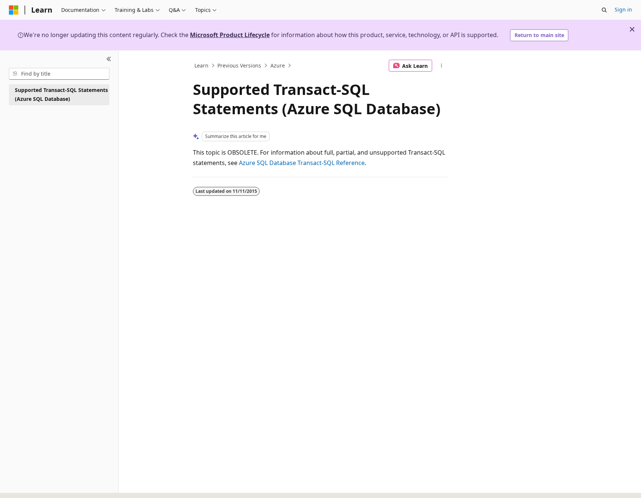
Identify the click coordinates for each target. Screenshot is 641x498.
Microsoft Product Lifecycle (230, 35)
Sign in (623, 9)
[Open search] (604, 10)
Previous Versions (239, 65)
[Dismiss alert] (632, 29)
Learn (201, 65)
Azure (277, 65)
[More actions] (441, 66)
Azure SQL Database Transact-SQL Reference (302, 163)
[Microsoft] (14, 10)
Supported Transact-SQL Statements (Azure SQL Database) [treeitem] (61, 94)
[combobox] (59, 74)
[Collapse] (108, 59)
